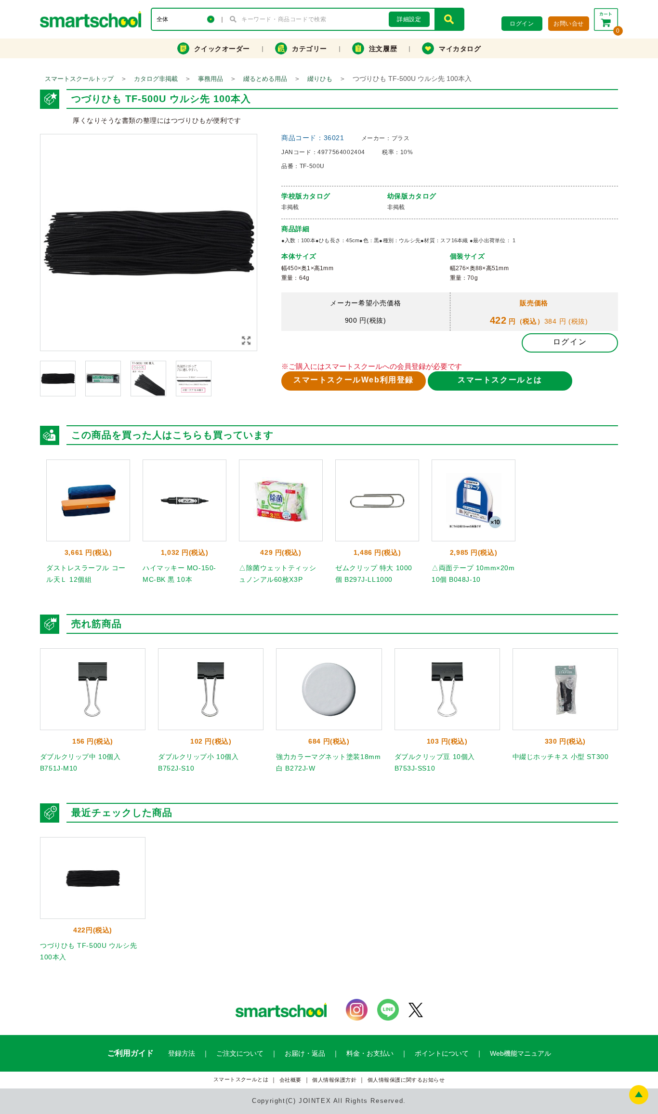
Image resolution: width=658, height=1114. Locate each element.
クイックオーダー (222, 48)
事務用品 (210, 78)
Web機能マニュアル (520, 1053)
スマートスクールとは (500, 380)
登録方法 (181, 1053)
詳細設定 (409, 19)
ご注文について (239, 1053)
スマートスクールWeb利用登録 (353, 380)
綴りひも (319, 78)
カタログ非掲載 (156, 78)
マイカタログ (460, 48)
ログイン (570, 342)
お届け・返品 (305, 1053)
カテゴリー (309, 48)
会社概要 (290, 1080)
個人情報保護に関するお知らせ (406, 1080)
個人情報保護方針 (334, 1080)
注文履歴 (383, 48)
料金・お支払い (370, 1053)
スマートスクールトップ (79, 78)
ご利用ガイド (130, 1053)
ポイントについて (442, 1053)
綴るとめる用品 (265, 78)
